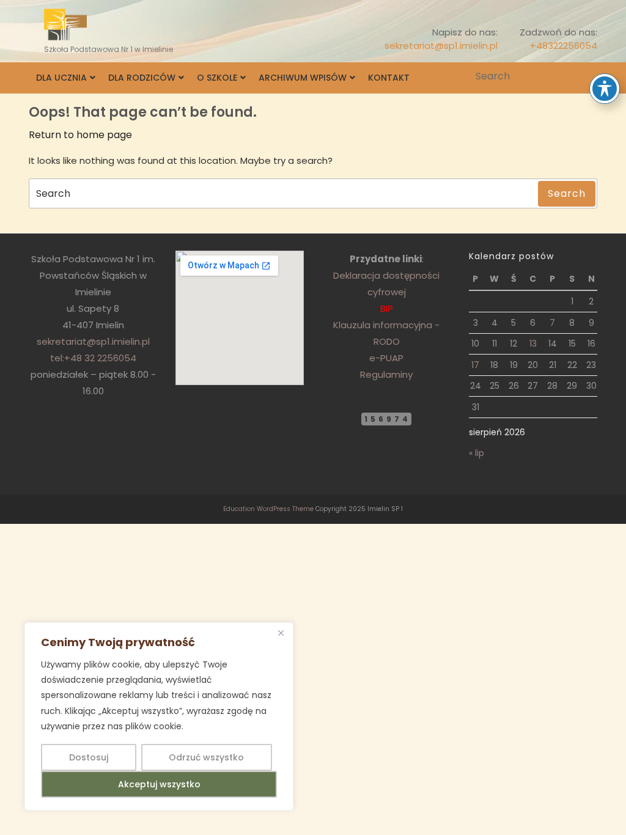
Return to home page (80, 135)
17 (475, 365)
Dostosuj (88, 757)
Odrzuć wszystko (206, 757)
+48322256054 (563, 45)
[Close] (280, 632)
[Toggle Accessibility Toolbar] (604, 88)
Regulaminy (386, 374)
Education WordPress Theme (268, 508)
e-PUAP (386, 357)
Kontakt (389, 78)
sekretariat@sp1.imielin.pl (441, 45)
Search (589, 76)
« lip (476, 453)
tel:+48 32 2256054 (93, 357)
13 (533, 343)
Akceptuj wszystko (159, 784)
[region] (158, 716)
